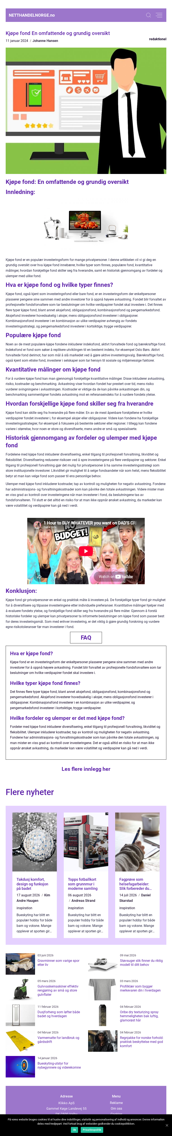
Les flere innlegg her (86, 769)
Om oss (116, 1109)
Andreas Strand (83, 901)
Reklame (116, 1103)
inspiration (24, 908)
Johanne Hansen (45, 41)
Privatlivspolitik (92, 1129)
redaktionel (157, 39)
